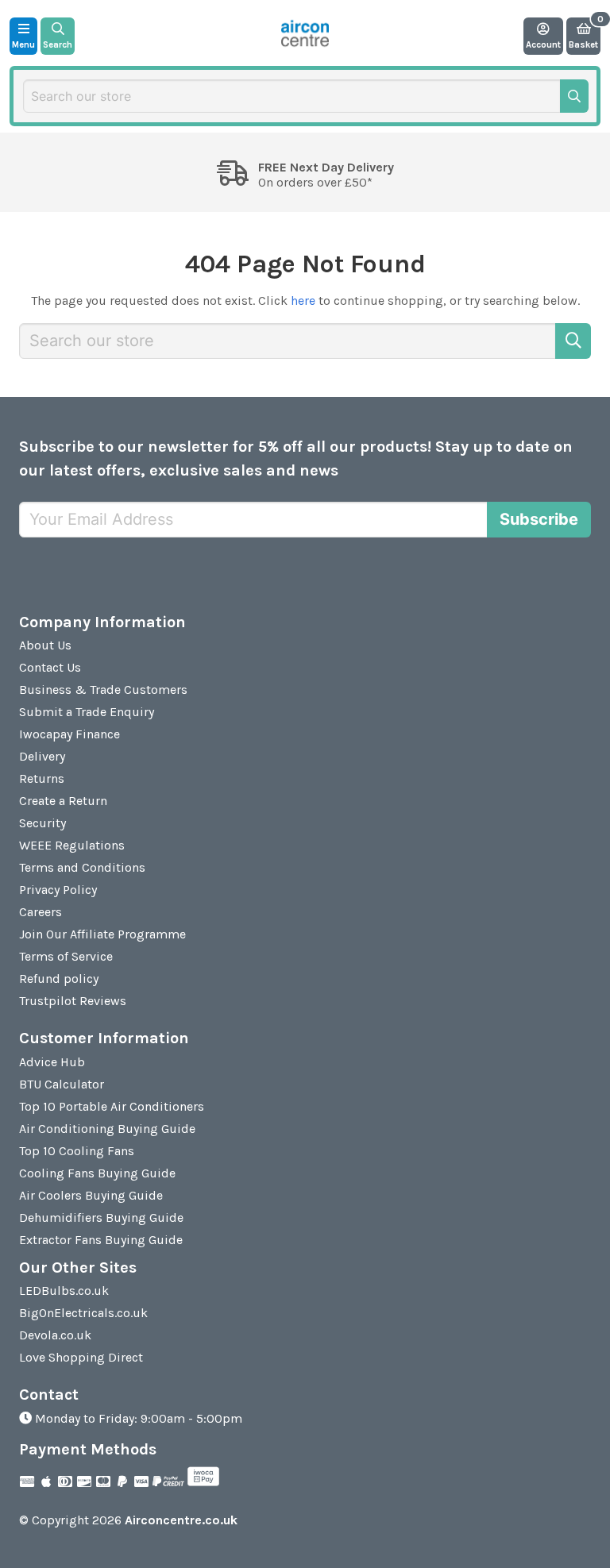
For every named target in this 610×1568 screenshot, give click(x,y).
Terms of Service (66, 956)
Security (42, 822)
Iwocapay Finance (69, 734)
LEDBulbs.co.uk (64, 1290)
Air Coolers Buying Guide (91, 1195)
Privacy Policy (58, 889)
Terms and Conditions (82, 867)
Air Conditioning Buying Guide (107, 1128)
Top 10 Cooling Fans (76, 1150)
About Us (45, 645)
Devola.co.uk (55, 1335)
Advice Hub (52, 1061)
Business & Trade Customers (103, 689)
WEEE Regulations (72, 845)
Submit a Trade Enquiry (86, 711)
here (303, 300)
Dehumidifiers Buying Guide (101, 1217)
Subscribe (539, 519)
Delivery (42, 756)
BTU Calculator (61, 1084)
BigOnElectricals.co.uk (83, 1312)
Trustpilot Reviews (72, 1000)
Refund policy (58, 978)
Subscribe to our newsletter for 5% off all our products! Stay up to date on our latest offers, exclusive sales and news (296, 458)
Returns (41, 778)
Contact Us (50, 667)
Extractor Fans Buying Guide (101, 1239)
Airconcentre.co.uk (181, 1520)
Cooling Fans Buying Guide (97, 1173)
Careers (40, 911)
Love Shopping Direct (81, 1357)
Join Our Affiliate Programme (102, 934)
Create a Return (63, 800)
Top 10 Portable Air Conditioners (111, 1106)
